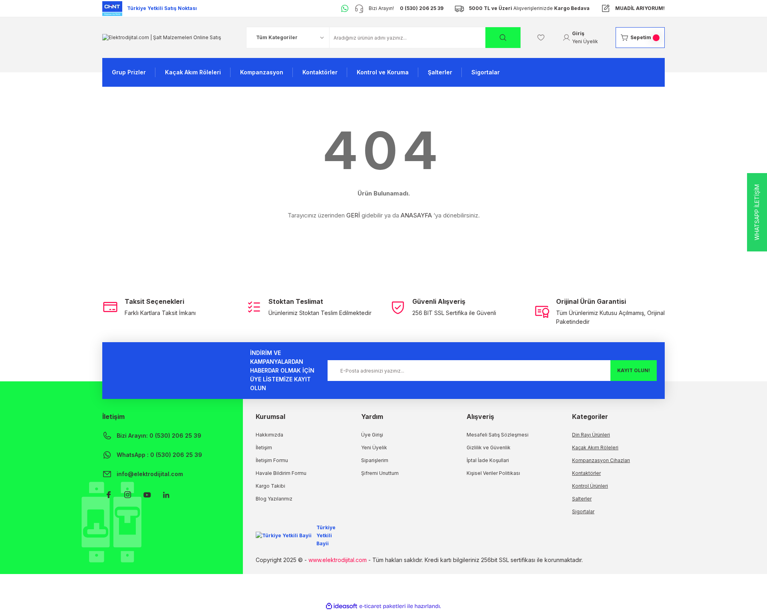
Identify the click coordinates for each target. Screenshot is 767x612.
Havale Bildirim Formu (281, 473)
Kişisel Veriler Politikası (493, 473)
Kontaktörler (586, 473)
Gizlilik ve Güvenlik (489, 448)
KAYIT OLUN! (633, 370)
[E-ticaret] (382, 606)
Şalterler (582, 499)
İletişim (264, 448)
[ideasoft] (342, 606)
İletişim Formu (272, 460)
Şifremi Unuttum (380, 473)
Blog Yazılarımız (274, 499)
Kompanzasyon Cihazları (601, 460)
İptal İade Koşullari (488, 460)
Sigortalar (583, 511)
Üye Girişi (372, 435)
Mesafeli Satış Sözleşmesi (498, 435)
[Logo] (161, 37)
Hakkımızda (269, 435)
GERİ (353, 215)
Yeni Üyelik (374, 448)
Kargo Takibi (270, 486)
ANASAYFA (416, 215)
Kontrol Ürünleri (590, 486)
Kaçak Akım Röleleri (595, 448)
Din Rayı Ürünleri (591, 435)
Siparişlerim (374, 460)
